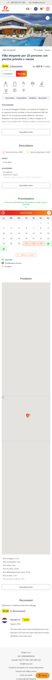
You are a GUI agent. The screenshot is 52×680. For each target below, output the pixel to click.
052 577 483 (24, 660)
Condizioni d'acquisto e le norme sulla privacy (26, 667)
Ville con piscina (9, 50)
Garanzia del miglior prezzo (26, 671)
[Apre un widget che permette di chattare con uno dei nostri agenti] (43, 676)
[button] (26, 44)
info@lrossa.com (38, 2)
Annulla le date (27, 255)
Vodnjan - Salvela (43, 50)
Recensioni (42, 98)
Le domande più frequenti (26, 679)
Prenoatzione (22, 98)
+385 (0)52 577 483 (17, 2)
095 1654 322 (35, 660)
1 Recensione (16, 66)
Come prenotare (26, 675)
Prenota (21, 73)
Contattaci (8, 73)
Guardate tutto (26, 132)
